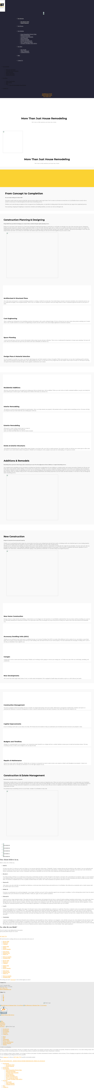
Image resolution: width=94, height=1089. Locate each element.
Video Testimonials (10, 81)
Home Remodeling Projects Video (28, 34)
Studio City (5, 954)
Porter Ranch (6, 951)
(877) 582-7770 (47, 96)
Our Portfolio (21, 31)
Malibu (4, 947)
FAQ (4, 1038)
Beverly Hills (6, 941)
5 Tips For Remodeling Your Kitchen (17, 85)
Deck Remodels (24, 38)
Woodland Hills (6, 958)
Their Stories (9, 82)
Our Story (20, 46)
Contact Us (20, 60)
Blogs (4, 1036)
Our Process (20, 26)
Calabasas (5, 944)
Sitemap (5, 1044)
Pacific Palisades (7, 949)
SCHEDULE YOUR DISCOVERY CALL (47, 94)
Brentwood (5, 942)
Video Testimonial (25, 51)
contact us (5, 1057)
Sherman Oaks (6, 953)
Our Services (21, 18)
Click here (12, 979)
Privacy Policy (6, 1040)
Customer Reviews (25, 52)
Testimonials (6, 1039)
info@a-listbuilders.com (5, 989)
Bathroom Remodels (25, 35)
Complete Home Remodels (27, 36)
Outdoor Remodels (10, 75)
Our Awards (23, 49)
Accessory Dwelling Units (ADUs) (29, 43)
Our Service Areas (25, 21)
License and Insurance (8, 1042)
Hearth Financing (25, 23)
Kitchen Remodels (25, 39)
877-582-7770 (3, 936)
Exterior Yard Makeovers (26, 40)
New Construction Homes (27, 42)
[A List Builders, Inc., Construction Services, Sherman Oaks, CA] (5, 1018)
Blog (19, 55)
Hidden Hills (6, 946)
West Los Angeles (7, 956)
